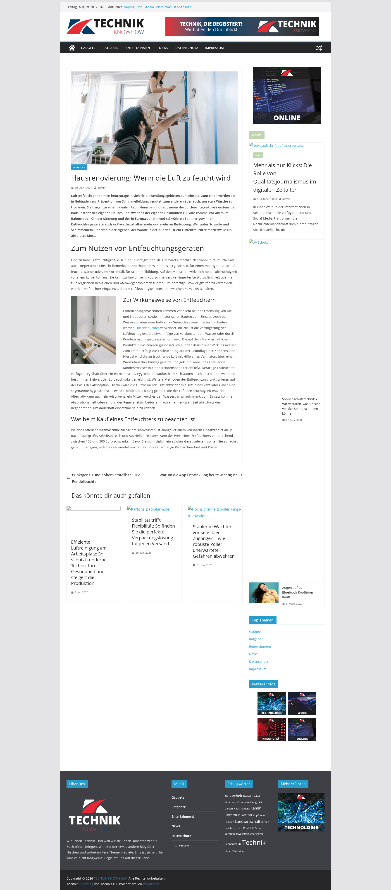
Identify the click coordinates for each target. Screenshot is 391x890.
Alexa (228, 796)
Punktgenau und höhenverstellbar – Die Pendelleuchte (106, 478)
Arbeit (237, 795)
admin (101, 188)
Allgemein (79, 167)
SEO (252, 828)
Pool (246, 828)
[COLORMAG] (95, 795)
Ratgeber (110, 48)
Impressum (214, 48)
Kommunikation (238, 814)
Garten (229, 808)
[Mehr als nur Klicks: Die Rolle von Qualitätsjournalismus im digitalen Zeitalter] (286, 145)
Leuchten (230, 828)
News (163, 48)
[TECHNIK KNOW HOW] (72, 47)
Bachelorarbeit (252, 796)
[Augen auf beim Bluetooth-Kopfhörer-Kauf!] (264, 595)
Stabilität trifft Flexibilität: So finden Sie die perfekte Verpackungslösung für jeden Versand (153, 532)
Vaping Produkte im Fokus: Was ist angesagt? (158, 7)
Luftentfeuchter (147, 328)
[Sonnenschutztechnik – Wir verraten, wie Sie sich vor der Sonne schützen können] (264, 410)
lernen (265, 822)
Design (254, 802)
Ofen (239, 828)
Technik (254, 842)
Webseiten (238, 851)
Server (259, 828)
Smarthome (256, 833)
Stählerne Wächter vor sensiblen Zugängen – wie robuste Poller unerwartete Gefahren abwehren (214, 541)
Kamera (245, 808)
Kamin (255, 808)
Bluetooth (230, 802)
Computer (243, 802)
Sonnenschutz (233, 844)
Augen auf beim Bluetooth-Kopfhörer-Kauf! (298, 592)
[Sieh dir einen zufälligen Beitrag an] (319, 47)
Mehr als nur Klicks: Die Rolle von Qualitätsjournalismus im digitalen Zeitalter (284, 177)
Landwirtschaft (247, 821)
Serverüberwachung (237, 833)
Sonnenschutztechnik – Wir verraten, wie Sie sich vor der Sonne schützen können (301, 406)
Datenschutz (186, 48)
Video (228, 851)
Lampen (229, 822)
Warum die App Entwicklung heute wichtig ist (198, 474)
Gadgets (88, 48)
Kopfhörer (259, 815)
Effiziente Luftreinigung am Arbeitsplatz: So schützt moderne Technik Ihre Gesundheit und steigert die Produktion (89, 562)
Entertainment (139, 48)
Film (261, 802)
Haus (237, 808)
